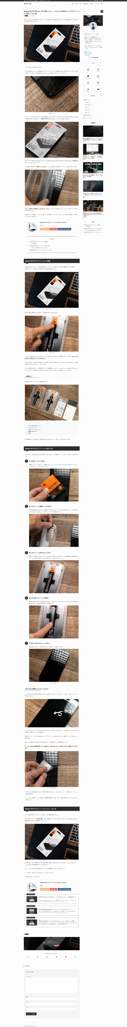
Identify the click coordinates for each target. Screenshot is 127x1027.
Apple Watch (88, 105)
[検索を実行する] (102, 11)
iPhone (26, 15)
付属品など (35, 243)
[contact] (102, 0)
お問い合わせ (87, 54)
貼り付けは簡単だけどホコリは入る (40, 247)
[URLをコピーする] (75, 957)
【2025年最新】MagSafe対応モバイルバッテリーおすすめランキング (54, 909)
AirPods (87, 102)
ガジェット (88, 118)
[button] (28, 957)
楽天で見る (53, 229)
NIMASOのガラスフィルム (43, 73)
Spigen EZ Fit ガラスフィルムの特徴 (38, 241)
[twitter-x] (92, 0)
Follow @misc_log (49, 945)
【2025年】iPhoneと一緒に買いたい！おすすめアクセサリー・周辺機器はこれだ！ (57, 897)
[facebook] (90, 0)
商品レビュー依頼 (88, 53)
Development (88, 115)
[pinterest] (95, 0)
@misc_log (36, 67)
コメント (28, 976)
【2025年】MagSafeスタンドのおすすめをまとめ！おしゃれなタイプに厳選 (56, 921)
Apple (87, 99)
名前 (27, 996)
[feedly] (99, 0)
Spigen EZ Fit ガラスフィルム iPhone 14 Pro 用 (53, 222)
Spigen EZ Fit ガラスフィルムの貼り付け (40, 246)
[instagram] (94, 0)
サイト (27, 1007)
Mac (87, 112)
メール (27, 1002)
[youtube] (97, 0)
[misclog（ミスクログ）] (28, 4)
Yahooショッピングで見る (64, 229)
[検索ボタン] (101, 3)
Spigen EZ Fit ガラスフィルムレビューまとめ (41, 250)
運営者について (87, 51)
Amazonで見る (44, 229)
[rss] (100, 0)
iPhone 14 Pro (63, 71)
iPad (87, 107)
